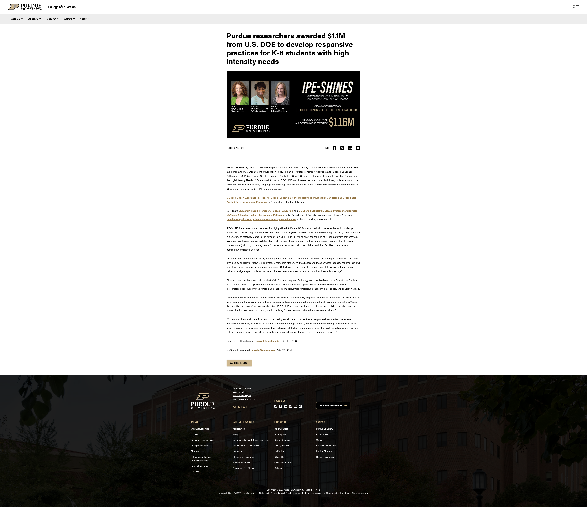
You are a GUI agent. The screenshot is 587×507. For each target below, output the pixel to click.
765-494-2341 (240, 406)
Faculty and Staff (282, 445)
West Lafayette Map (200, 428)
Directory (195, 451)
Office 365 (279, 456)
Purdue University (324, 428)
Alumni (68, 18)
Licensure (237, 451)
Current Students (282, 439)
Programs (14, 18)
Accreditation (239, 428)
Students (33, 18)
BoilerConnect (281, 428)
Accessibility (225, 493)
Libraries (195, 471)
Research (51, 18)
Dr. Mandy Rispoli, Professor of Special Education (265, 210)
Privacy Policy (277, 493)
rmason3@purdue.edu (267, 341)
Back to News (241, 362)
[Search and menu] (575, 7)
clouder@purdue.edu (263, 349)
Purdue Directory (324, 451)
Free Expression (293, 493)
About (83, 18)
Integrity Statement (260, 493)
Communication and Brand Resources (251, 439)
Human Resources (199, 466)
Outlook (278, 467)
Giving (236, 434)
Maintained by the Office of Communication (347, 493)
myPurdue (279, 451)
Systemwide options (331, 405)
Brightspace (280, 434)
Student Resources (241, 462)
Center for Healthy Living (202, 439)
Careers (194, 434)
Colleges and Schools (201, 445)
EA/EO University (241, 493)
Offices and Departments (244, 456)
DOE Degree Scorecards (313, 493)
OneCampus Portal (283, 462)
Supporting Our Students (244, 467)
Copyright (271, 489)
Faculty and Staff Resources (246, 445)
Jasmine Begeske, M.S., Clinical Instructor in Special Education (261, 219)
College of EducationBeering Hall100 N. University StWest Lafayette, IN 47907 (244, 393)
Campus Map (322, 434)
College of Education (62, 6)
